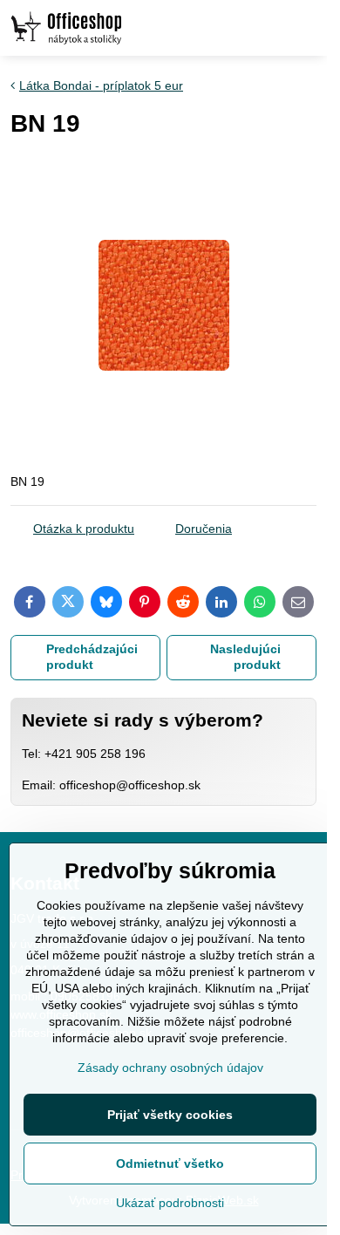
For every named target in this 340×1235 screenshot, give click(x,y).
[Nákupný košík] (264, 27)
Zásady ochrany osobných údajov (170, 1068)
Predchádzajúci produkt (92, 657)
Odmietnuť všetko (170, 1163)
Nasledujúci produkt (245, 657)
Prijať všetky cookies (170, 1115)
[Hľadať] (222, 27)
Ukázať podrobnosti (170, 1203)
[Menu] (306, 27)
